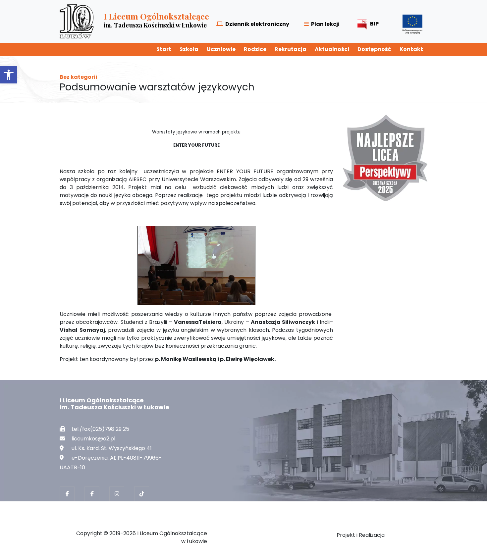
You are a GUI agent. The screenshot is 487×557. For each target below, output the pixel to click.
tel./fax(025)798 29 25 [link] (100, 429)
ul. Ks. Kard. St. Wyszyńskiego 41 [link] (112, 448)
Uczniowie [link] (221, 49)
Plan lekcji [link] (325, 24)
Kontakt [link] (411, 49)
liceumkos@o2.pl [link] (93, 438)
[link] (8, 74)
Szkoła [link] (189, 49)
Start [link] (163, 49)
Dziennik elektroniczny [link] (257, 24)
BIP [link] (374, 23)
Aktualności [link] (332, 49)
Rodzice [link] (255, 49)
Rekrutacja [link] (290, 49)
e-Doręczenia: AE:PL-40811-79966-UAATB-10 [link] (111, 462)
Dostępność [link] (374, 49)
